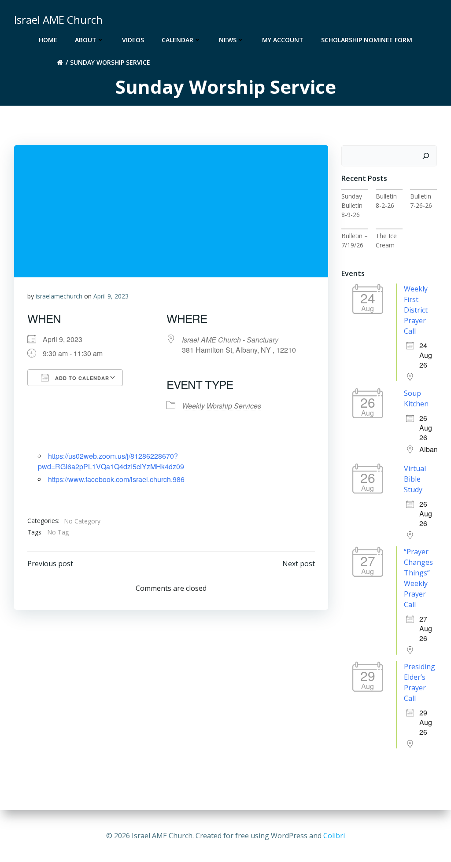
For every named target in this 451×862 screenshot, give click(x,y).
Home (48, 40)
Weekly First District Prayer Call (416, 310)
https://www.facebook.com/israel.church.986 (116, 479)
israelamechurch (59, 296)
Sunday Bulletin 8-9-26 (351, 205)
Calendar (177, 40)
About (85, 40)
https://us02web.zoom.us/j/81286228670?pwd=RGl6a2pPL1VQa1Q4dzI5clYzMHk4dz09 (111, 461)
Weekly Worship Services (221, 406)
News (228, 40)
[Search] (425, 156)
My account (282, 40)
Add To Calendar (81, 378)
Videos (133, 40)
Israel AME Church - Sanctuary (230, 340)
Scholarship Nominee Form (366, 40)
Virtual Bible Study (415, 479)
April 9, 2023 (111, 296)
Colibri (334, 835)
